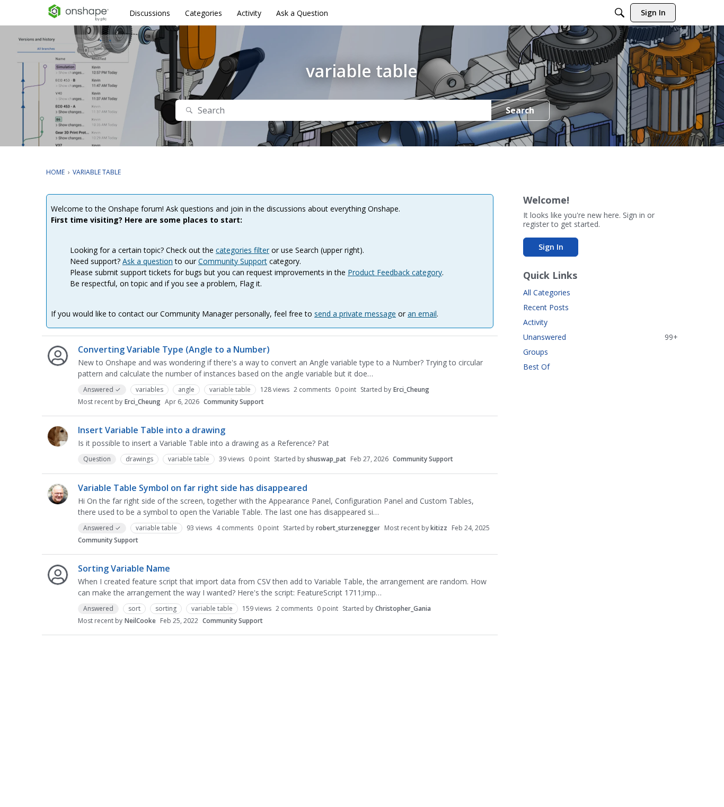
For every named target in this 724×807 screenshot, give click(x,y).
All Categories (546, 292)
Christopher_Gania (403, 608)
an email (422, 314)
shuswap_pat (326, 458)
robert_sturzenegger (348, 527)
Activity (535, 322)
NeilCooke (140, 620)
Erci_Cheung (411, 389)
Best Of (536, 367)
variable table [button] (230, 389)
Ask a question (147, 261)
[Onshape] (78, 12)
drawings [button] (139, 458)
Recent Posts (546, 307)
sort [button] (134, 608)
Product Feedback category (395, 272)
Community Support (232, 261)
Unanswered (600, 337)
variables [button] (149, 389)
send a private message (355, 314)
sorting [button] (165, 608)
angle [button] (186, 389)
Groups (535, 352)
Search (520, 110)
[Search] (619, 12)
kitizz (438, 527)
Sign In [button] (550, 247)
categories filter (242, 250)
